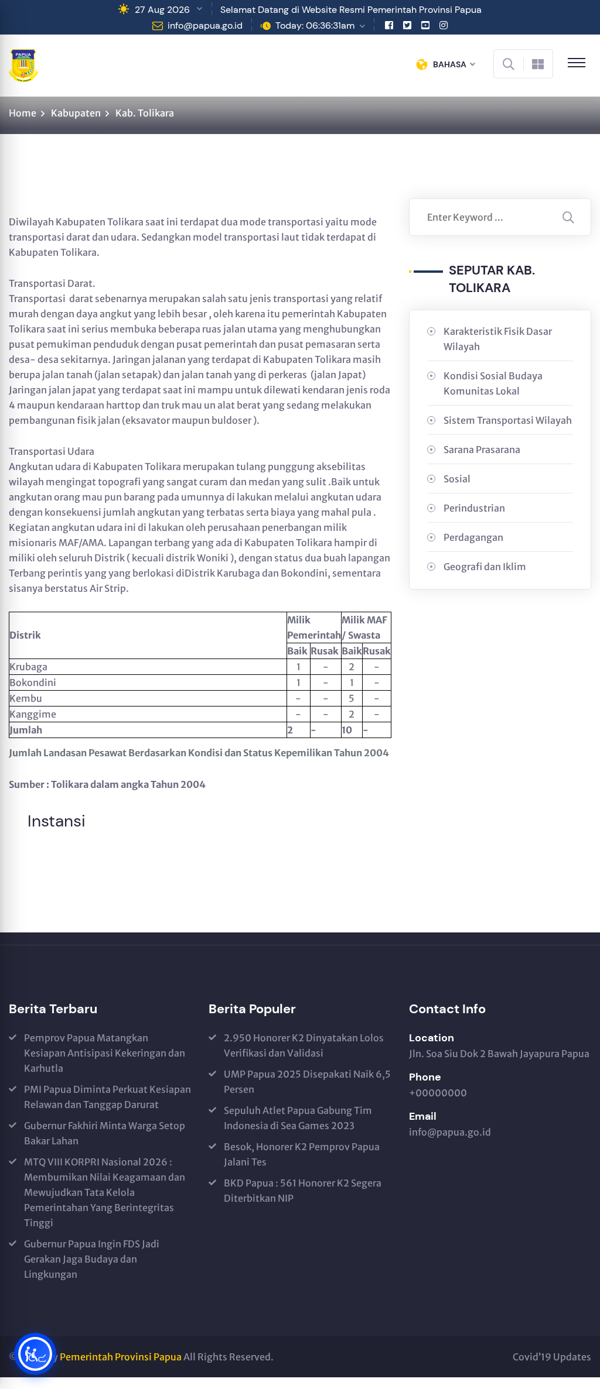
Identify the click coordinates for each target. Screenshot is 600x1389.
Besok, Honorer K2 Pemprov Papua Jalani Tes (302, 1154)
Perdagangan (473, 537)
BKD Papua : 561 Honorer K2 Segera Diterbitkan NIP (302, 1190)
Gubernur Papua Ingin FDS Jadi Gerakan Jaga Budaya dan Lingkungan (91, 1259)
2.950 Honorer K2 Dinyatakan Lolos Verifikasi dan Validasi (304, 1045)
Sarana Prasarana (482, 449)
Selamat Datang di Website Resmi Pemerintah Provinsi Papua (351, 10)
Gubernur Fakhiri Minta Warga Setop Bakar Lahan (104, 1133)
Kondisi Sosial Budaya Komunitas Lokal (493, 383)
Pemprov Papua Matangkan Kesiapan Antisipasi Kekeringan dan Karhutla (104, 1053)
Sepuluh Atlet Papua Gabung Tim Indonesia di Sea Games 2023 (298, 1118)
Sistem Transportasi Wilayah (508, 420)
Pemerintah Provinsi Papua (121, 1357)
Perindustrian (474, 508)
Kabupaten (76, 113)
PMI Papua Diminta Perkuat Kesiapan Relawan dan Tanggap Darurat (107, 1096)
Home (22, 113)
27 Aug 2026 (162, 10)
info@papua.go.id (205, 25)
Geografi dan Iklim (485, 566)
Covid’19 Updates (552, 1357)
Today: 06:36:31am (314, 25)
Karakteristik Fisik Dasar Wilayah (498, 338)
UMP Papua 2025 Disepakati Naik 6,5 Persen (307, 1081)
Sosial (457, 479)
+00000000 (438, 1093)
